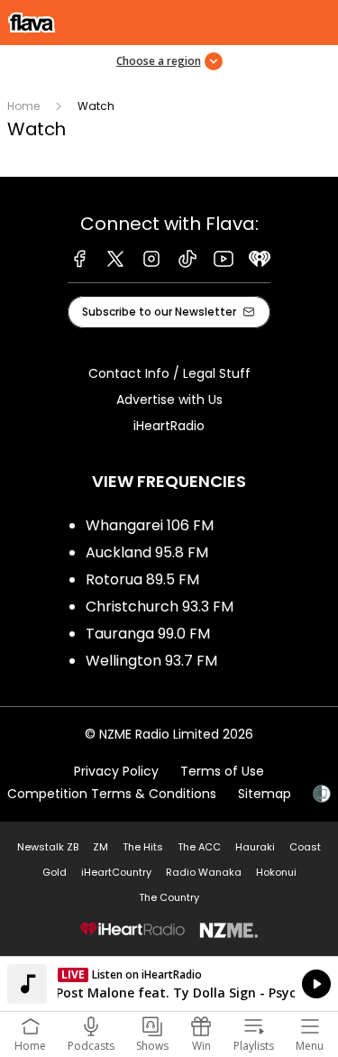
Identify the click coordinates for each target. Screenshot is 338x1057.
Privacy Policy (116, 771)
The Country (169, 897)
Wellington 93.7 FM (151, 660)
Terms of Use (222, 771)
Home (23, 106)
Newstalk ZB (47, 847)
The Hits (143, 847)
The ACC (199, 847)
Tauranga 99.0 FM (148, 633)
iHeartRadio (169, 426)
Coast (305, 847)
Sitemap (264, 794)
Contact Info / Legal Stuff (169, 373)
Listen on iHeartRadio (169, 984)
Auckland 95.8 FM (147, 552)
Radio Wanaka (204, 872)
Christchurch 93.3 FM (159, 606)
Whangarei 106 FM (150, 525)
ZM (100, 847)
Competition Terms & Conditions (111, 794)
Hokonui (276, 872)
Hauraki (255, 847)
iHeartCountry (116, 872)
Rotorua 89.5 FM (142, 579)
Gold (54, 872)
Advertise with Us (169, 400)
